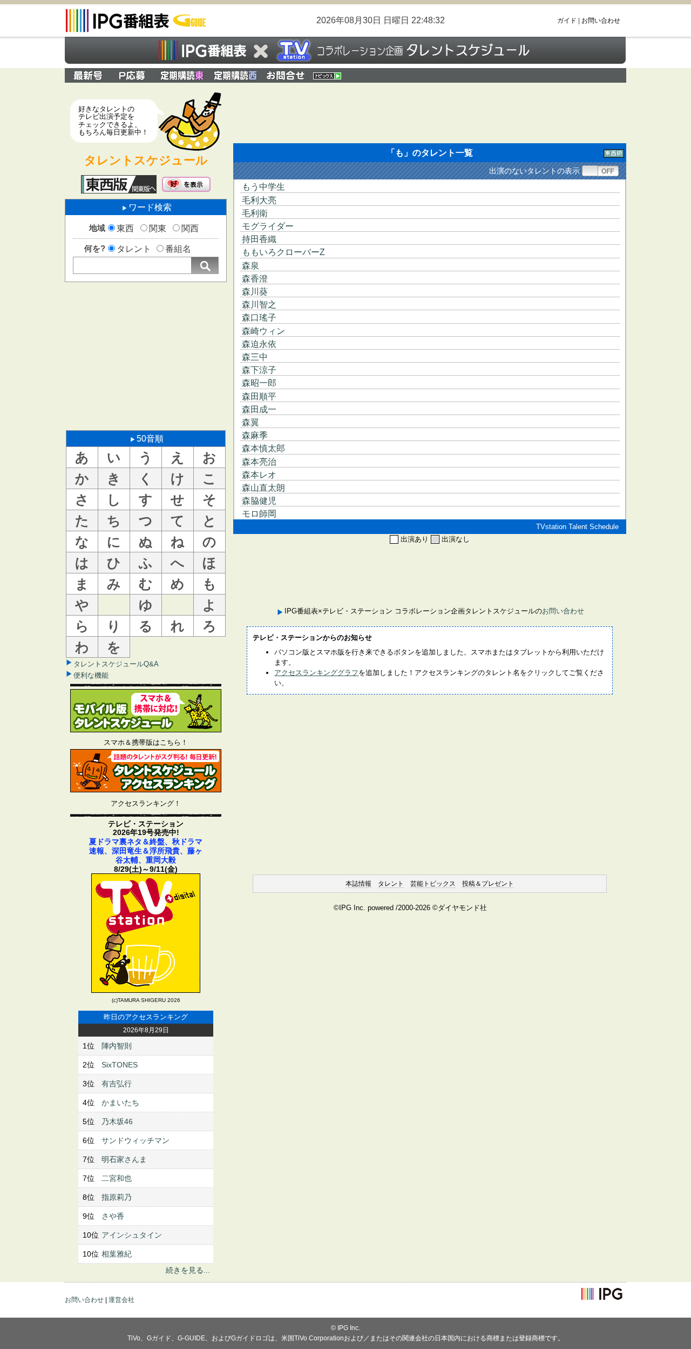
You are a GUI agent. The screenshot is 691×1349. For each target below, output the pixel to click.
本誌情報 (358, 883)
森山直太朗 (263, 487)
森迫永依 (259, 344)
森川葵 (255, 291)
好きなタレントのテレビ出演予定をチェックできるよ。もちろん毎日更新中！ (113, 120)
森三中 (255, 357)
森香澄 (255, 278)
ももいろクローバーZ (283, 252)
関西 (190, 228)
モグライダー (268, 226)
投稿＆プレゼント (488, 883)
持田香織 (259, 239)
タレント (134, 248)
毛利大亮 (259, 200)
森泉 (250, 265)
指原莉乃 (116, 1197)
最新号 (88, 75)
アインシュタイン (131, 1235)
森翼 (250, 422)
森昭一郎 (259, 383)
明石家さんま (124, 1159)
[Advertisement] (146, 355)
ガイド (567, 20)
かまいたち (120, 1102)
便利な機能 (91, 675)
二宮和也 (116, 1178)
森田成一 (259, 409)
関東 (157, 228)
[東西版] (119, 184)
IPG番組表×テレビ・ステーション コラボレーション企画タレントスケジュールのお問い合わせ (285, 75)
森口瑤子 (259, 317)
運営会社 (121, 1300)
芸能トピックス (433, 883)
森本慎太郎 (263, 448)
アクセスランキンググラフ (316, 673)
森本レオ (259, 474)
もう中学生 (263, 186)
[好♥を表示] (186, 184)
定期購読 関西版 (236, 75)
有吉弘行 (116, 1083)
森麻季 (255, 435)
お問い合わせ (600, 20)
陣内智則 (116, 1045)
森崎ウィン (263, 331)
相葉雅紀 (116, 1254)
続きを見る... (188, 1270)
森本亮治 (259, 461)
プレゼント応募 (133, 75)
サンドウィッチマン (135, 1140)
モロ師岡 (259, 513)
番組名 (178, 248)
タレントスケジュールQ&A (116, 664)
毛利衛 (255, 213)
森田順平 (259, 396)
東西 (125, 228)
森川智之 (259, 304)
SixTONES (119, 1064)
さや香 (112, 1216)
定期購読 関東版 (183, 75)
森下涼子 (259, 370)
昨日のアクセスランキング (146, 1017)
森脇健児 (259, 500)
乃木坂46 (117, 1121)
